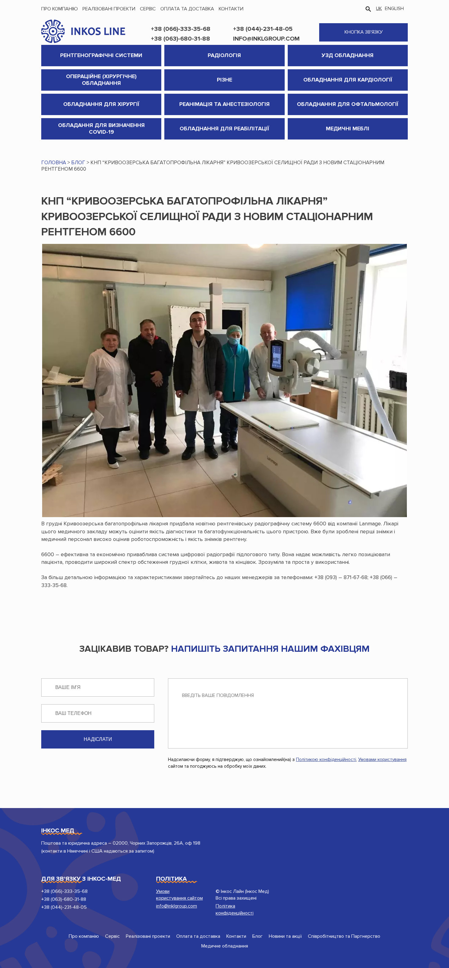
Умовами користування (382, 759)
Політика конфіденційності (235, 909)
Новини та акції (285, 936)
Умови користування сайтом (179, 894)
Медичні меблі (347, 128)
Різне (224, 79)
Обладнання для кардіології (347, 79)
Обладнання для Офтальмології (347, 104)
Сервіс (148, 9)
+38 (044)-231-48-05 (263, 29)
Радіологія (224, 55)
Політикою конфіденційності (326, 759)
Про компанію (59, 9)
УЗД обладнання (348, 55)
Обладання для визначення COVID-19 (101, 128)
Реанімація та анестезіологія (224, 104)
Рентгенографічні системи (101, 55)
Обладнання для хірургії (101, 104)
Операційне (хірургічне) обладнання (101, 79)
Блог (257, 936)
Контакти (231, 9)
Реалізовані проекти (108, 9)
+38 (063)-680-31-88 (180, 38)
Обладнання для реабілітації (224, 128)
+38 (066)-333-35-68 (180, 29)
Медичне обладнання (224, 946)
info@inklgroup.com (266, 38)
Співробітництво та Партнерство (344, 936)
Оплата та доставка (187, 9)
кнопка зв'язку (364, 32)
